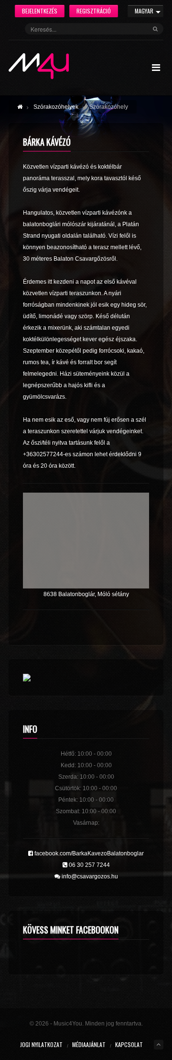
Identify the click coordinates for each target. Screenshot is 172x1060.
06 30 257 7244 (88, 865)
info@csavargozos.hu (89, 876)
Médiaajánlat (89, 1044)
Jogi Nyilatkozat (41, 1044)
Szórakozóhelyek (55, 107)
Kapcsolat (129, 1044)
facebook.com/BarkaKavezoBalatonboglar (88, 853)
